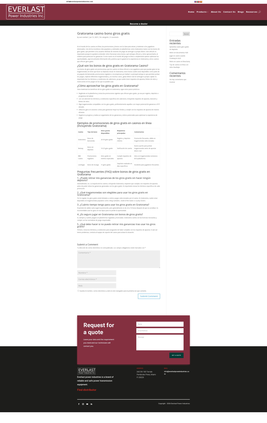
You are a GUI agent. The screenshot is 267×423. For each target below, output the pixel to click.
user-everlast (83, 37)
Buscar (186, 34)
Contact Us (229, 12)
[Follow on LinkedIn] (91, 404)
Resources (251, 12)
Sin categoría (104, 37)
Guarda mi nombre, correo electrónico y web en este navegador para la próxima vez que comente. (113, 291)
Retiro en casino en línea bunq (179, 61)
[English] (195, 2)
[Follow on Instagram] (83, 404)
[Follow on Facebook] (79, 404)
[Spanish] (201, 2)
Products (202, 12)
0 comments (114, 37)
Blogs (241, 12)
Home (191, 12)
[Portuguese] (198, 2)
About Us (216, 12)
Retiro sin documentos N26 (178, 53)
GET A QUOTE (176, 355)
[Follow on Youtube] (87, 404)
